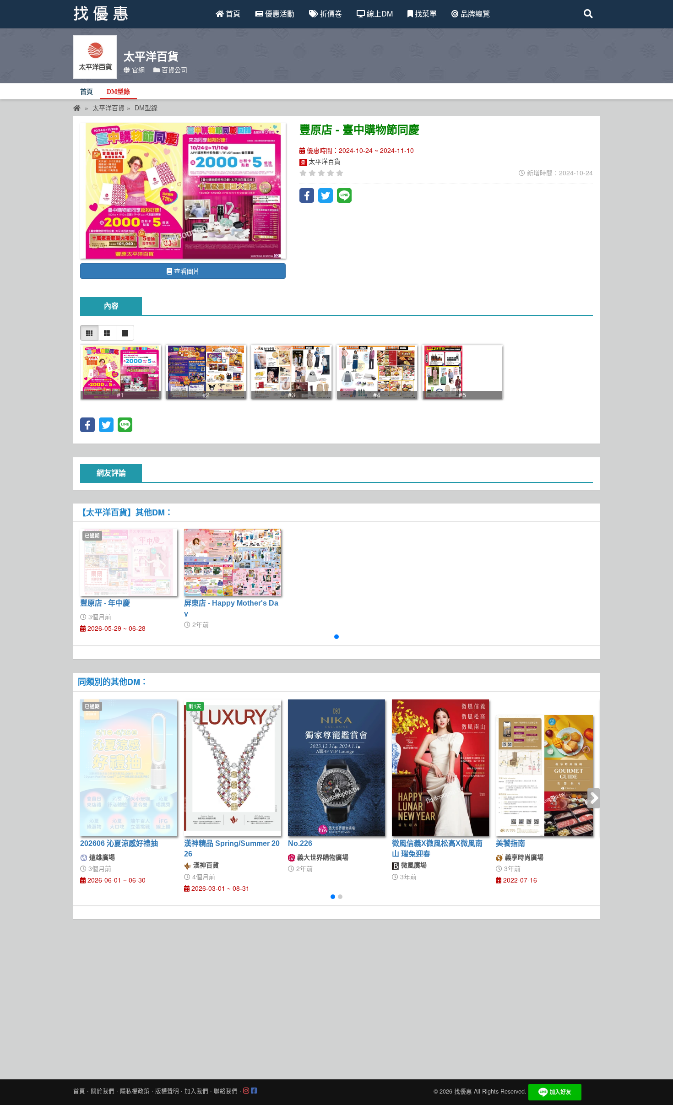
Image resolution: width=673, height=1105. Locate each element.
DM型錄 (118, 91)
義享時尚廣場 (523, 856)
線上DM (379, 13)
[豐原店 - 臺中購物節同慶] (183, 191)
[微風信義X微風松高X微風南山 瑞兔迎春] (440, 768)
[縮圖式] (89, 333)
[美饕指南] (544, 775)
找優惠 (463, 1091)
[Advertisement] (336, 997)
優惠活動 (278, 13)
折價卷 (330, 13)
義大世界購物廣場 (321, 856)
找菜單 (425, 13)
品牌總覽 (474, 13)
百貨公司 (173, 69)
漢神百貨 (205, 864)
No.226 (300, 843)
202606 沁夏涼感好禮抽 (119, 843)
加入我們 (196, 1091)
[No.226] (336, 768)
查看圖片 (186, 271)
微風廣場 (413, 864)
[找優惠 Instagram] (246, 1091)
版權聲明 (167, 1091)
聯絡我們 (226, 1091)
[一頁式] (125, 333)
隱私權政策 (135, 1091)
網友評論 (111, 473)
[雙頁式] (107, 333)
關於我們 (102, 1091)
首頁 (232, 13)
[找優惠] (77, 107)
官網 (137, 69)
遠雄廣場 (101, 856)
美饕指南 (510, 843)
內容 (111, 306)
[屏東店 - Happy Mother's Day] (232, 562)
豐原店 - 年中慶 (105, 603)
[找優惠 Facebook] (254, 1091)
